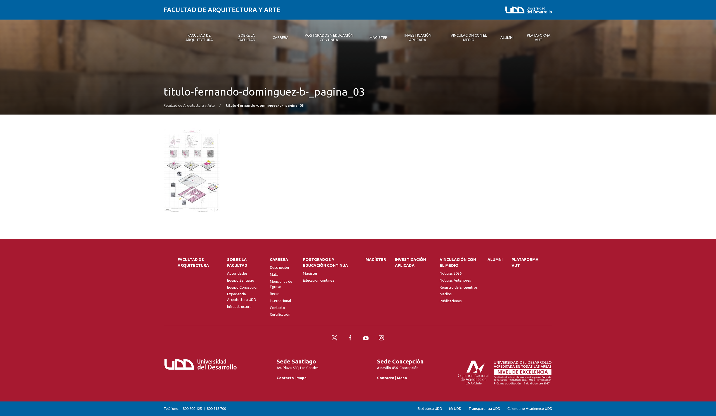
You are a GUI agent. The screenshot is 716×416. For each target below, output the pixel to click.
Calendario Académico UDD (529, 409)
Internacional (280, 301)
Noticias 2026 (450, 273)
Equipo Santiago (240, 280)
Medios (446, 294)
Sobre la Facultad (237, 262)
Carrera (279, 259)
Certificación (280, 314)
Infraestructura (239, 306)
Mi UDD (455, 409)
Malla (274, 274)
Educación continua (318, 280)
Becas (274, 294)
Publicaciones (451, 301)
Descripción (279, 267)
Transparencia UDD (484, 409)
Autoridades (237, 273)
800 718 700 (216, 408)
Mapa (301, 378)
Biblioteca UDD (430, 409)
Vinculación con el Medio (458, 262)
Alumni (495, 259)
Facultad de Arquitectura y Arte (222, 9)
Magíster (310, 273)
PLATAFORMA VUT (525, 262)
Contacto (277, 308)
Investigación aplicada (410, 262)
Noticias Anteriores (455, 280)
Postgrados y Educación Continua (325, 262)
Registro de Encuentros (459, 287)
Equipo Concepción (242, 287)
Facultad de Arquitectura (193, 262)
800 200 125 (192, 408)
